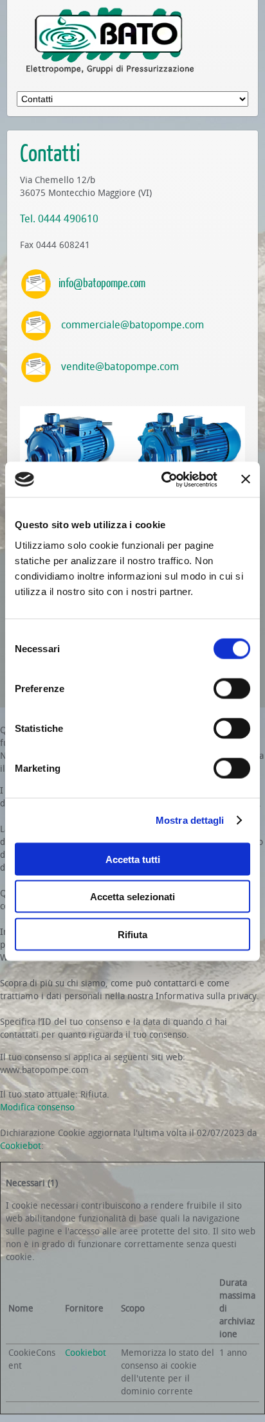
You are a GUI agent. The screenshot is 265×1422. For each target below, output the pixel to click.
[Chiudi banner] (245, 479)
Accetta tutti (132, 858)
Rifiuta (132, 934)
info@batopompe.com (102, 282)
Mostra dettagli (190, 820)
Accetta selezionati (132, 896)
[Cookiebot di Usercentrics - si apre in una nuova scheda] (164, 479)
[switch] (232, 688)
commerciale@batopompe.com (132, 325)
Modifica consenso (37, 1107)
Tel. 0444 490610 (59, 219)
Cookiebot (20, 1146)
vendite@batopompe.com (120, 366)
